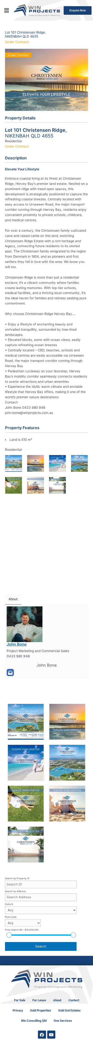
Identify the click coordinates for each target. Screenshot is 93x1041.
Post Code (10, 917)
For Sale (19, 1000)
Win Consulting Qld (33, 1020)
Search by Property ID (17, 878)
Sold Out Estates (69, 1010)
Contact (73, 1000)
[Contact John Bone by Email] (10, 672)
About (57, 1000)
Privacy (18, 1010)
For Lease (39, 1000)
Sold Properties (40, 1010)
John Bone (17, 644)
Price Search (22, 929)
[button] (6, 10)
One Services (63, 1020)
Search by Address (15, 891)
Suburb (9, 904)
